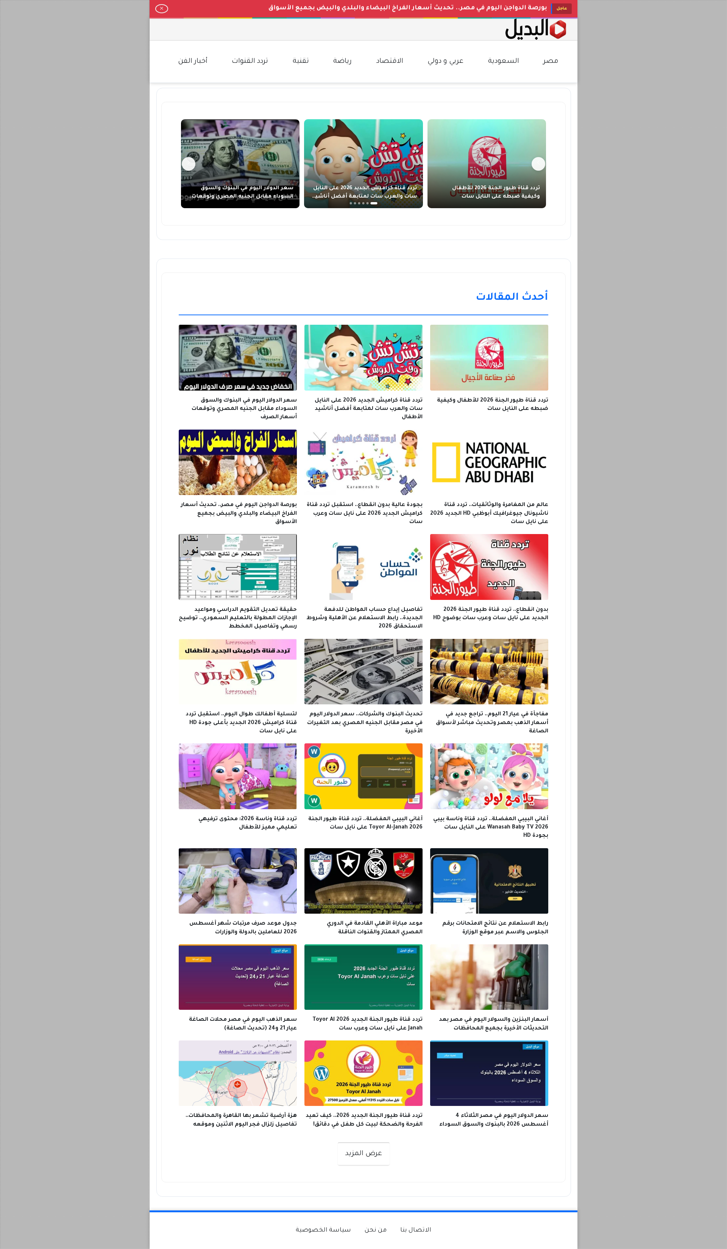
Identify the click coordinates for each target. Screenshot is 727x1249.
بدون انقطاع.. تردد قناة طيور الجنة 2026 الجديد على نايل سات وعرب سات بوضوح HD (419, 8)
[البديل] (535, 29)
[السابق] (538, 164)
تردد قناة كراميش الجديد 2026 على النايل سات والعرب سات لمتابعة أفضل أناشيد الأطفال (364, 196)
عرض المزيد (363, 1154)
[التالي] (188, 164)
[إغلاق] (161, 8)
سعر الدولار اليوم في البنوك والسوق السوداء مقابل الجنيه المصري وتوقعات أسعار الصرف (242, 196)
